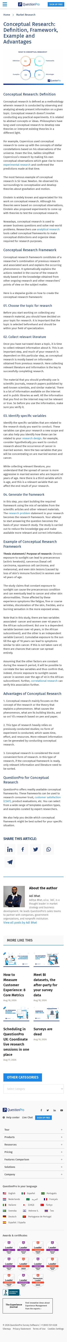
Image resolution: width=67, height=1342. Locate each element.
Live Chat (27, 1117)
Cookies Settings (56, 1329)
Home (6, 14)
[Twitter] (35, 849)
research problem (19, 513)
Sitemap (7, 1329)
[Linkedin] (9, 849)
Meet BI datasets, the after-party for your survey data (45, 985)
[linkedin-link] (55, 1110)
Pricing (8, 1152)
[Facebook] (22, 849)
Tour (6, 1129)
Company (9, 1174)
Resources (10, 1144)
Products (9, 1137)
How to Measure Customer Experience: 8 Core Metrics (14, 985)
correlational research (44, 680)
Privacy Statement (22, 1329)
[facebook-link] (41, 1110)
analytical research (48, 229)
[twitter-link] (48, 1110)
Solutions (9, 1167)
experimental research (17, 164)
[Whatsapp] (48, 849)
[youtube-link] (61, 1110)
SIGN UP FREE (56, 4)
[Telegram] (9, 862)
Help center (13, 1117)
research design (31, 438)
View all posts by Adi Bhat (20, 922)
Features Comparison (16, 1159)
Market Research (25, 14)
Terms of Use (39, 1329)
